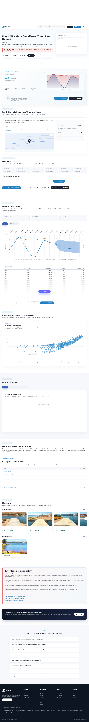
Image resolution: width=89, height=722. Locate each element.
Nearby (30, 55)
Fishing (41, 695)
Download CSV (75, 98)
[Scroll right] (86, 518)
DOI (86, 719)
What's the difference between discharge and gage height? (26, 660)
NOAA (79, 719)
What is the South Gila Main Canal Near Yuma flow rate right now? (28, 639)
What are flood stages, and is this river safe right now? (25, 670)
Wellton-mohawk (7, 484)
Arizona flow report (8, 130)
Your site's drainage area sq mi (15, 180)
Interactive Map (60, 691)
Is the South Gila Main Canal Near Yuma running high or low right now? (29, 644)
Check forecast (35, 302)
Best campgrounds (20, 710)
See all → (85, 509)
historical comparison (36, 129)
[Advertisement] (44, 13)
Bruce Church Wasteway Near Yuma (11, 477)
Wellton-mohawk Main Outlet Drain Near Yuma (13, 481)
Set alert (15, 55)
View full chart (61, 98)
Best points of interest (76, 710)
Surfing (41, 704)
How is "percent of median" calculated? (21, 665)
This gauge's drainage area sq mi (40, 180)
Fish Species (59, 695)
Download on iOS (8, 699)
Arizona (12, 33)
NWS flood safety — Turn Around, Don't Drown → (14, 600)
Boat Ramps (42, 699)
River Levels (26, 697)
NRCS (82, 719)
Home (3, 33)
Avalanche (26, 699)
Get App (70, 26)
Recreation (21, 26)
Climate (14, 26)
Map (28, 26)
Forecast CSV (47, 302)
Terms (74, 695)
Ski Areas (42, 691)
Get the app (79, 614)
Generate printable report (59, 187)
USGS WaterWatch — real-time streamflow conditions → (16, 596)
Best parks (30, 710)
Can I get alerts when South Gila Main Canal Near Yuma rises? (27, 676)
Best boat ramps (51, 710)
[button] (23, 515)
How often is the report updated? (20, 655)
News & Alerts (59, 693)
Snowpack (26, 691)
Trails (41, 702)
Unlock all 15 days (44, 291)
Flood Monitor (59, 697)
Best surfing (14, 712)
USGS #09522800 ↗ (12, 42)
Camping (42, 697)
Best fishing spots (40, 710)
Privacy (74, 697)
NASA (84, 719)
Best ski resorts (8, 710)
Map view (22, 55)
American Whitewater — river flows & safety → (14, 598)
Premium (75, 693)
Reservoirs (26, 695)
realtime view (27, 129)
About (74, 691)
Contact (74, 699)
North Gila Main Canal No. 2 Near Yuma (11, 487)
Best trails (7, 712)
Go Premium (77, 26)
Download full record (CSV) (11, 187)
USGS (77, 719)
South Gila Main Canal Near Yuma (10, 471)
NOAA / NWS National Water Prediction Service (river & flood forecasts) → (20, 594)
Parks (41, 700)
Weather (58, 699)
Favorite (5, 55)
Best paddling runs (63, 710)
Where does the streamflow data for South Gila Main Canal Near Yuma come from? (32, 649)
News (32, 26)
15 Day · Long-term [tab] (14, 223)
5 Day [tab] (5, 223)
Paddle (41, 693)
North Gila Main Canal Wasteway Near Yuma (12, 474)
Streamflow (7, 33)
